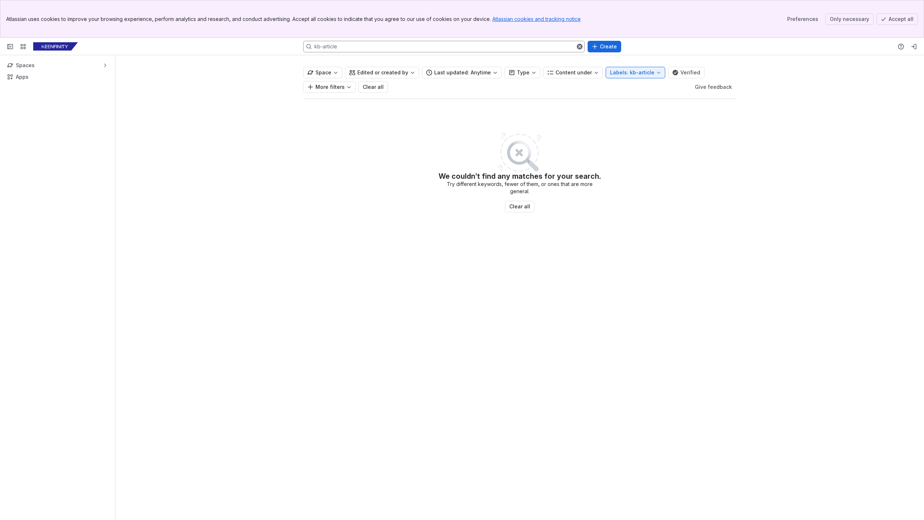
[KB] (55, 46)
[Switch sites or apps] (23, 46)
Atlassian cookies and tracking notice (536, 19)
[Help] (901, 46)
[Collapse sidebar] (10, 46)
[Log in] (914, 46)
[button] (580, 46)
